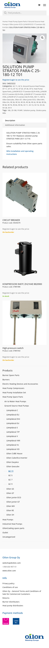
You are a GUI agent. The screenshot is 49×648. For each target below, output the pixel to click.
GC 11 (15, 86)
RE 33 (18, 102)
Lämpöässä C (12, 410)
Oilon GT (18, 99)
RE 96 (20, 105)
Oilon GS (10, 489)
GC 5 (10, 475)
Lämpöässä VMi (13, 440)
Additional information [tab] (15, 125)
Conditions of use (10, 587)
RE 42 (33, 102)
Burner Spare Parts (10, 375)
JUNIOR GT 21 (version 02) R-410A (20, 97)
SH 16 (36, 105)
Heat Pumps (7, 519)
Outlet (5, 532)
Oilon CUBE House (14, 453)
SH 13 (31, 105)
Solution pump (29, 110)
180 (9, 110)
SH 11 (25, 105)
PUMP (20, 110)
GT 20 (21, 89)
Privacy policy (8, 583)
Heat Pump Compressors (13, 388)
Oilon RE (10, 510)
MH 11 (36, 97)
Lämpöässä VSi (12, 449)
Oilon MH (40, 99)
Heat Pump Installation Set (14, 392)
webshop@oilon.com (11, 563)
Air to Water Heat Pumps (15, 401)
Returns (5, 598)
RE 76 (10, 105)
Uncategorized (8, 537)
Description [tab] (10, 120)
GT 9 (31, 89)
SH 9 (9, 108)
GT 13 (10, 89)
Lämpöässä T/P (13, 432)
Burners (6, 379)
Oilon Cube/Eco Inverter (16, 458)
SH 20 (42, 105)
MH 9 (42, 97)
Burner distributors (10, 601)
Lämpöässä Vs (12, 445)
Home (4, 21)
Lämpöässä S (12, 427)
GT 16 (15, 89)
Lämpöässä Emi (13, 419)
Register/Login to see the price (15, 80)
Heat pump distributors (12, 605)
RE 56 (44, 102)
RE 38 (28, 102)
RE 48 (38, 102)
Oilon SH (5, 102)
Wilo (4, 113)
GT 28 (26, 89)
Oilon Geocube (8, 99)
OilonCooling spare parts (13, 528)
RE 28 (12, 102)
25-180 (13, 110)
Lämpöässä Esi (12, 423)
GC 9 (20, 86)
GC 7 (10, 479)
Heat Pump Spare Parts (18, 21)
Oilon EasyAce (12, 462)
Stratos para (41, 110)
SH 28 (4, 108)
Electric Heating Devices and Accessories (20, 384)
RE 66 (4, 105)
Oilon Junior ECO (15, 24)
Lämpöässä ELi (12, 414)
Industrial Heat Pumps (12, 524)
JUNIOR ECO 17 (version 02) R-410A (25, 91)
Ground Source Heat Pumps (34, 86)
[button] (42, 37)
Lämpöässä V (12, 436)
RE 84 (15, 105)
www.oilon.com (9, 570)
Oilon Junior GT (13, 502)
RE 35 (23, 102)
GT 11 (4, 89)
